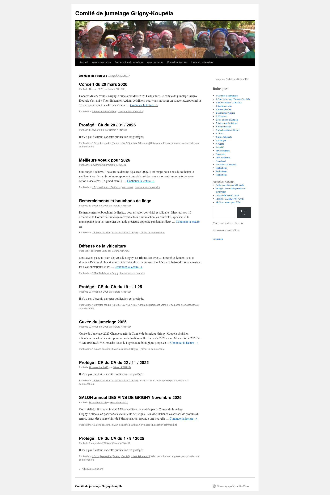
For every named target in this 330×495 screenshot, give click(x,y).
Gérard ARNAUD (119, 76)
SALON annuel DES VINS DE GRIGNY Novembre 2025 (130, 397)
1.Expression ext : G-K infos (106, 187)
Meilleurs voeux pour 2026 (104, 160)
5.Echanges (221, 140)
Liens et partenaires (202, 62)
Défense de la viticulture (102, 246)
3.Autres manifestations (104, 111)
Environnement (223, 150)
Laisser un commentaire (130, 111)
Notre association (101, 62)
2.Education (221, 116)
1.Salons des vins (101, 232)
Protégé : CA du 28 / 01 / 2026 (107, 125)
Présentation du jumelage (129, 62)
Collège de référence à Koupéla (230, 184)
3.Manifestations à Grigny (125, 232)
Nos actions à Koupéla (226, 164)
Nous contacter (154, 62)
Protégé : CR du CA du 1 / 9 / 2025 (111, 438)
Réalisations (221, 167)
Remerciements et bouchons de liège (115, 200)
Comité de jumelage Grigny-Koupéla (124, 13)
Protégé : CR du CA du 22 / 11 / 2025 (114, 362)
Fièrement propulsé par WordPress (233, 486)
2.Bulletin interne (223, 109)
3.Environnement (223, 126)
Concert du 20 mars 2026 (103, 84)
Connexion (218, 238)
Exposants (220, 153)
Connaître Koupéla (177, 62)
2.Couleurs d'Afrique (225, 112)
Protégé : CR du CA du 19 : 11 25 (110, 286)
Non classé (127, 187)
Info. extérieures (223, 157)
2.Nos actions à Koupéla (227, 119)
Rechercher (243, 212)
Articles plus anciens (91, 468)
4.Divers (220, 133)
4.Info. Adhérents (140, 143)
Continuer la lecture (144, 105)
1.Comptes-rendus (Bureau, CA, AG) (111, 143)
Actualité (220, 143)
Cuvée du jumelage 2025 (103, 321)
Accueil (83, 62)
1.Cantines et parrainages (227, 95)
